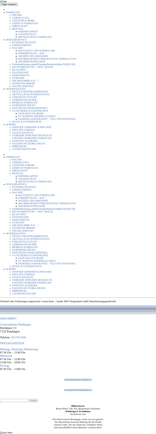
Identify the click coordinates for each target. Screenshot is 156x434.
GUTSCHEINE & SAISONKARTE (30, 110)
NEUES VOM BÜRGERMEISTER (30, 91)
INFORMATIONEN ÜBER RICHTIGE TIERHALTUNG (47, 59)
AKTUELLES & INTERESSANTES (30, 94)
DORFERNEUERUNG (24, 105)
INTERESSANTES (16, 89)
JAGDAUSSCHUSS (22, 132)
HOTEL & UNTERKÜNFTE (27, 121)
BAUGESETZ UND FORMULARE (36, 50)
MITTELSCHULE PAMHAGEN (35, 37)
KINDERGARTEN (28, 31)
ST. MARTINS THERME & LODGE (37, 116)
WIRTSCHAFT (20, 26)
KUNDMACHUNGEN (24, 42)
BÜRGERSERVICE (16, 39)
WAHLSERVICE (21, 75)
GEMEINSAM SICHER (24, 100)
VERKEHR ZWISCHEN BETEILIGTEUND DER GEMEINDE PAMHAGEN (32, 136)
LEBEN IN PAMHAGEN (25, 23)
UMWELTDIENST (22, 45)
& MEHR (11, 124)
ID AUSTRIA (19, 69)
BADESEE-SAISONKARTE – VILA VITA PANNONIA (47, 119)
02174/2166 (18, 337)
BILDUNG (17, 28)
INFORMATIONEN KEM (31, 61)
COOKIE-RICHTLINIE (24, 149)
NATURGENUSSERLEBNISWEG (30, 108)
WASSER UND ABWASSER (33, 56)
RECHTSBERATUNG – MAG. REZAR (32, 67)
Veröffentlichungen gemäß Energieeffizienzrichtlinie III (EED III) (43, 64)
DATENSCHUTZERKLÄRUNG (29, 143)
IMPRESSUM (19, 146)
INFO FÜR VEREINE (23, 130)
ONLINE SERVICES (23, 86)
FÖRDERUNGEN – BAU (31, 53)
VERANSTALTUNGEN (24, 97)
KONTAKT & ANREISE (25, 141)
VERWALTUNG (20, 18)
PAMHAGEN (13, 12)
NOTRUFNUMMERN (23, 83)
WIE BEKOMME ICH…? (25, 80)
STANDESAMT (20, 72)
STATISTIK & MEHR (23, 20)
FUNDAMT (18, 78)
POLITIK (17, 15)
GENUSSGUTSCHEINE (31, 113)
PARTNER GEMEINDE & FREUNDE (31, 127)
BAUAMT (17, 48)
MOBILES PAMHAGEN (25, 102)
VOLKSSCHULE (27, 34)
